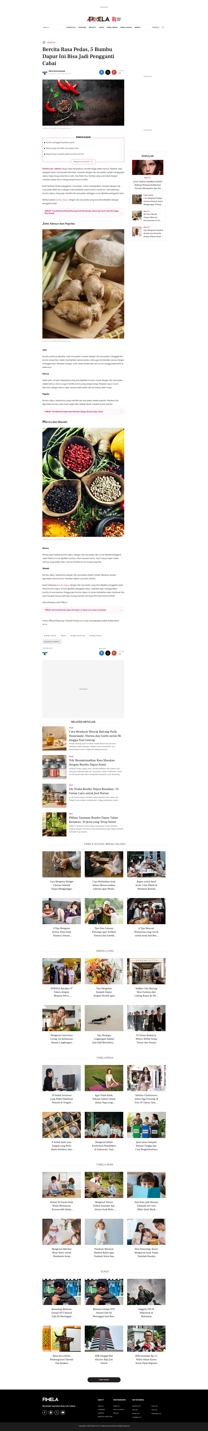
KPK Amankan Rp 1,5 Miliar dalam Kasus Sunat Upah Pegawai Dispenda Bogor (146, 1359)
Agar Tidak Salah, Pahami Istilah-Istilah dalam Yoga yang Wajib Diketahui (104, 1099)
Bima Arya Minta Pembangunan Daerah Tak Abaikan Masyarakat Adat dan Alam (61, 1359)
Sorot (105, 1271)
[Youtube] (62, 1412)
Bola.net (135, 1410)
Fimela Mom (105, 1164)
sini (45, 624)
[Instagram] (50, 1412)
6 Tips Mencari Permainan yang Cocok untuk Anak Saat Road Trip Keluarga (146, 932)
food (101, 27)
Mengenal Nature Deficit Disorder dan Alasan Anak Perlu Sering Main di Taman (104, 1206)
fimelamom (112, 27)
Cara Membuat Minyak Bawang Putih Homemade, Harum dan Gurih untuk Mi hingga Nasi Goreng (95, 736)
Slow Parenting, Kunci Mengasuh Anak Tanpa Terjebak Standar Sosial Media (146, 1253)
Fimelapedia (105, 1058)
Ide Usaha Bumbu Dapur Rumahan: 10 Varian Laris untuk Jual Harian (94, 791)
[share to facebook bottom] (101, 653)
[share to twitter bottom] (107, 653)
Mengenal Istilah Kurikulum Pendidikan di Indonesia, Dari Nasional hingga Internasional (104, 1146)
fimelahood (126, 27)
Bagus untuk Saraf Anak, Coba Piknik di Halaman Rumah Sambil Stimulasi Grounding (146, 885)
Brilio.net (154, 1410)
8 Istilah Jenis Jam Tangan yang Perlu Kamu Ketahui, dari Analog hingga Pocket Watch (61, 1146)
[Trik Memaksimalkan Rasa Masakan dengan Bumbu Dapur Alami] (54, 767)
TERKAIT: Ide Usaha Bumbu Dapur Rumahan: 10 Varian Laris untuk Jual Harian (75, 610)
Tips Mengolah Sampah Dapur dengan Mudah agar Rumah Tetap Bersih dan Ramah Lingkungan (104, 992)
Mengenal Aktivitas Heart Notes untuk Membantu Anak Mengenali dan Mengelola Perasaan (61, 1253)
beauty (92, 27)
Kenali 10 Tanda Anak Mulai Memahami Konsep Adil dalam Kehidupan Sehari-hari (61, 1206)
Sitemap (116, 1413)
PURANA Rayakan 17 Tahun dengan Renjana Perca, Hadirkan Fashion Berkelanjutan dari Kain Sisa (61, 992)
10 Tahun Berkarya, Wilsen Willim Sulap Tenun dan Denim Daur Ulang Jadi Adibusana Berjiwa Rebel (146, 1039)
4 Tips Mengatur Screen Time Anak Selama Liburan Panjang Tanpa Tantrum (61, 932)
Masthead (101, 1409)
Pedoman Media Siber (105, 1416)
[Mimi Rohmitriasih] (45, 72)
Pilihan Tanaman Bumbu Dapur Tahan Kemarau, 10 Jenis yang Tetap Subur (93, 820)
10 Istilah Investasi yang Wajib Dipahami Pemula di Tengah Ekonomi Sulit (61, 1099)
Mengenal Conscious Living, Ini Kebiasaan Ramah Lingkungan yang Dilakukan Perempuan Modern (61, 1039)
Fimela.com (136, 1413)
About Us (101, 1406)
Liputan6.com (136, 1406)
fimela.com (94, 1426)
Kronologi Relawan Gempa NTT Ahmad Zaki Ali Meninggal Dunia (61, 1313)
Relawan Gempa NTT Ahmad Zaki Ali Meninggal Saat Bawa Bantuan (104, 1313)
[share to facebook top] (101, 72)
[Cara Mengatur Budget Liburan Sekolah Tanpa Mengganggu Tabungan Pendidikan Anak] (137, 200)
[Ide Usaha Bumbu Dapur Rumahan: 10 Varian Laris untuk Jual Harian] (54, 795)
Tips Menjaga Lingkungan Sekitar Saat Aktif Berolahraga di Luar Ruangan (104, 1039)
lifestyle (71, 27)
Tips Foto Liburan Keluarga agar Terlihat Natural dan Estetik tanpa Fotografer (104, 932)
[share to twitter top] (107, 72)
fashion (82, 27)
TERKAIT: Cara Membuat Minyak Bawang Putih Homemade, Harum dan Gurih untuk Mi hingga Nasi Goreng (82, 212)
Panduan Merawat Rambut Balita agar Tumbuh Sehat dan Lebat (104, 1253)
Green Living (105, 951)
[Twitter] (56, 1412)
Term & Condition (118, 1409)
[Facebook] (44, 1412)
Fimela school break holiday (105, 844)
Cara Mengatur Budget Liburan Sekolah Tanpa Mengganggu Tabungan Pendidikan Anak (61, 885)
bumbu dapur (62, 200)
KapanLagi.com (156, 1413)
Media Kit (116, 1406)
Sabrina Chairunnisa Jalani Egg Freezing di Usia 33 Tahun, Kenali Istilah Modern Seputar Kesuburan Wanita (146, 1099)
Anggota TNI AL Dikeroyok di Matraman (146, 1313)
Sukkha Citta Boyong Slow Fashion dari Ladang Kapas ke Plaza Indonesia (146, 992)
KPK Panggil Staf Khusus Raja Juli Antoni (104, 1359)
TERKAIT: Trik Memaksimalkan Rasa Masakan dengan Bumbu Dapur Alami (74, 412)
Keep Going (104, 1380)
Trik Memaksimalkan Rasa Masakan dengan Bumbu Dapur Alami (92, 762)
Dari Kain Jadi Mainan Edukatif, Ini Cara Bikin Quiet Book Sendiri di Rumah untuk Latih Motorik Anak (146, 1206)
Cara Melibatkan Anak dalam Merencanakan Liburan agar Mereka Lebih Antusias (103, 885)
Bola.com (155, 1406)
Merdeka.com (136, 1417)
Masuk (155, 27)
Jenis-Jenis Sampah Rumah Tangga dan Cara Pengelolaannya (146, 1146)
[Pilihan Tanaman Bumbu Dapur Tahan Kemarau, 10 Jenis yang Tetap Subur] (54, 824)
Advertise (101, 1413)
